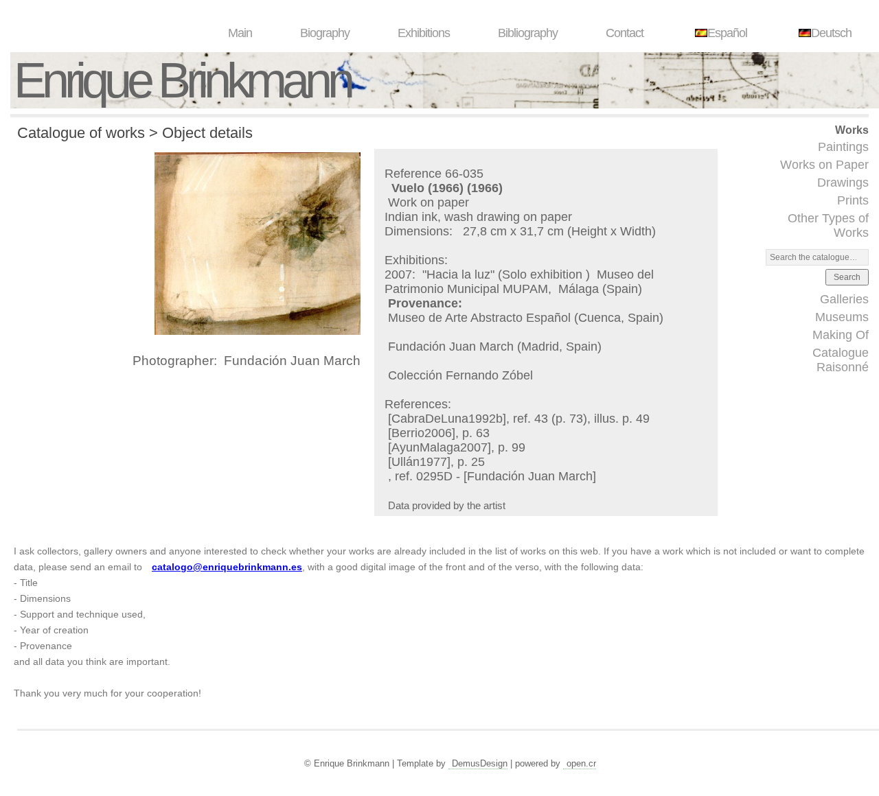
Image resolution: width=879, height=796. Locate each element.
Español (727, 33)
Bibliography (528, 33)
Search (847, 277)
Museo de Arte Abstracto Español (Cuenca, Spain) (525, 318)
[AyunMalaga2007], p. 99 (456, 447)
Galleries (844, 299)
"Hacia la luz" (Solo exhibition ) (507, 274)
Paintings (843, 147)
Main (240, 33)
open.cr (581, 763)
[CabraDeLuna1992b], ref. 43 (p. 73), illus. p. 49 (519, 418)
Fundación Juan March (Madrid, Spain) (495, 346)
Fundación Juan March (292, 360)
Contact (624, 33)
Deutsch (831, 33)
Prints (853, 200)
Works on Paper (824, 165)
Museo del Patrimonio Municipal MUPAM (519, 282)
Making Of (840, 335)
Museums (842, 317)
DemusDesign (479, 763)
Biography (325, 33)
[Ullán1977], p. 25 (436, 462)
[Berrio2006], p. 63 (439, 433)
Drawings (843, 182)
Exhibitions (424, 33)
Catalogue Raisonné (840, 360)
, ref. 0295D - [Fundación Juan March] (492, 476)
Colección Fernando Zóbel (460, 375)
